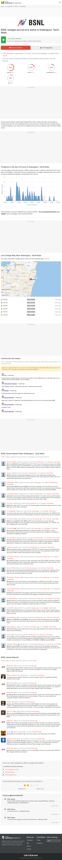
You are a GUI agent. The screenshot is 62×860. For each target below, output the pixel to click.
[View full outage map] (31, 279)
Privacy (29, 846)
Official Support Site (10, 775)
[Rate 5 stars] (37, 785)
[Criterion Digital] (31, 855)
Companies (9, 6)
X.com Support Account (12, 769)
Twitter (39, 840)
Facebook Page (9, 772)
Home (2, 6)
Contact (29, 849)
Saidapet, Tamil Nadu (51, 528)
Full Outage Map (47, 48)
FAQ (28, 843)
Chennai (46, 259)
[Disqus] (31, 393)
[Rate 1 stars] (25, 785)
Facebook (39, 843)
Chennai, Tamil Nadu (54, 462)
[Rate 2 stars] (28, 785)
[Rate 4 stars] (34, 785)
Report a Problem (16, 48)
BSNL (16, 6)
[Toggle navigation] (60, 2)
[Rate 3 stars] (31, 785)
